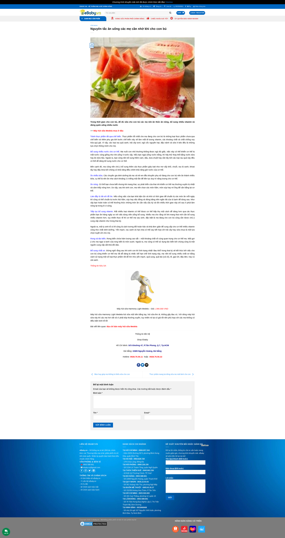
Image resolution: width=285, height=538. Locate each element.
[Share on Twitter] (142, 365)
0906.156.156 (143, 465)
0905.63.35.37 (148, 487)
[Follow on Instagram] (86, 471)
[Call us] (190, 6)
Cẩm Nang (94, 25)
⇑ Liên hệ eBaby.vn (88, 481)
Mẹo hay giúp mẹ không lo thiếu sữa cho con (112, 374)
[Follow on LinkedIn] (94, 471)
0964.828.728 (139, 459)
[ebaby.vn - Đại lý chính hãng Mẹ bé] (90, 12)
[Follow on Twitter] (90, 471)
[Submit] (170, 13)
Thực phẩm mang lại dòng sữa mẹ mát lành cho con (170, 374)
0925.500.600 (144, 493)
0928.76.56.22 (155, 357)
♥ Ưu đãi (84, 484)
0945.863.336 (148, 470)
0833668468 (142, 507)
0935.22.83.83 (143, 482)
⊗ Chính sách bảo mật (89, 487)
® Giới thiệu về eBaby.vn (90, 478)
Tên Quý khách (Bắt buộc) (177, 459)
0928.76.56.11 (136, 357)
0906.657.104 (144, 450)
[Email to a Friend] (146, 365)
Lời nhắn (169, 478)
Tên (95, 413)
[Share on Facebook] (138, 365)
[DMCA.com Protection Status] (93, 524)
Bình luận (97, 393)
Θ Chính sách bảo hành (90, 490)
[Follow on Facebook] (185, 6)
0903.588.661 (141, 476)
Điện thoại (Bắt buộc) (174, 468)
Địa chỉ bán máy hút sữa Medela (122, 326)
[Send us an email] (188, 6)
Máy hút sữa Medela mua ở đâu (108, 131)
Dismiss (169, 2)
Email (147, 413)
